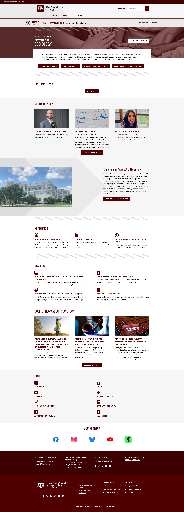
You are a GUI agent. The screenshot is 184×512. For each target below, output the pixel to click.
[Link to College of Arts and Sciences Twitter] (47, 496)
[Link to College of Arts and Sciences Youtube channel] (59, 496)
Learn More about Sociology (117, 199)
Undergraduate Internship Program (128, 66)
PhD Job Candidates (70, 66)
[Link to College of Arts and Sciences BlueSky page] (51, 496)
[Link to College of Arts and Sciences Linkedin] (63, 496)
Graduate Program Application (96, 66)
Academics (53, 15)
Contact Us (82, 487)
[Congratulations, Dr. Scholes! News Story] (51, 118)
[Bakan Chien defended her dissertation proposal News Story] (132, 118)
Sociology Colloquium (48, 66)
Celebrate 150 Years (148, 23)
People (79, 15)
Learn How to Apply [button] (137, 41)
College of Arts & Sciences (43, 462)
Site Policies (109, 506)
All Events (91, 91)
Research (67, 15)
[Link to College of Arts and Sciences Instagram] (55, 496)
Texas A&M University (42, 464)
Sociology (49, 9)
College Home (38, 36)
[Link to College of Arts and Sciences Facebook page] (43, 496)
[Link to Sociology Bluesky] (106, 466)
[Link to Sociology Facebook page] (95, 466)
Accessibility (98, 506)
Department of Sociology (44, 457)
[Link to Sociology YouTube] (110, 466)
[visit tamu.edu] (41, 485)
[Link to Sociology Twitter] (102, 466)
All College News (90, 365)
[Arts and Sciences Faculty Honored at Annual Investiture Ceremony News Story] (132, 326)
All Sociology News (90, 152)
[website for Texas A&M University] (40, 8)
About (40, 15)
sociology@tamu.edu (132, 460)
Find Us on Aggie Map (73, 467)
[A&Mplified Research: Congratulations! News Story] (92, 118)
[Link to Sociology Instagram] (99, 466)
